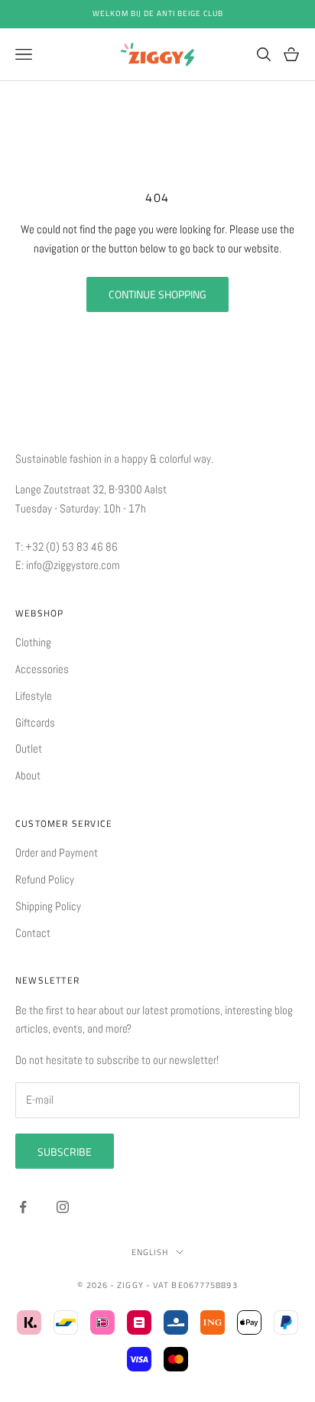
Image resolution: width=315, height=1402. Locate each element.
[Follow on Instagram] (62, 1207)
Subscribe (64, 1151)
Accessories (42, 669)
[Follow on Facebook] (23, 1207)
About (28, 775)
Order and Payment (56, 852)
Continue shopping (157, 294)
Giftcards (35, 722)
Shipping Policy (48, 906)
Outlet (28, 748)
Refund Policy (44, 879)
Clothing (33, 642)
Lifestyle (33, 695)
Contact (32, 932)
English (150, 1252)
